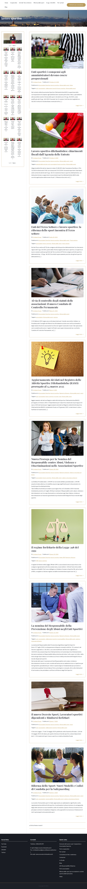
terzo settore (65, 243)
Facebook (4, 847)
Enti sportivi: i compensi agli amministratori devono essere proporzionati (49, 75)
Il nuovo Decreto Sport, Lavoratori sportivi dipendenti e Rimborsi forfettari (56, 716)
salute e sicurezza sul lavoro (69, 478)
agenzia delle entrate (41, 164)
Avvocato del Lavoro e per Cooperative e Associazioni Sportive (70, 845)
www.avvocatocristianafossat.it (44, 854)
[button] (14, 46)
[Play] (13, 38)
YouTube (3, 844)
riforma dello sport (64, 85)
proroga (56, 396)
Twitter (3, 852)
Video (61, 876)
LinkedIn (3, 849)
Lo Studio (61, 860)
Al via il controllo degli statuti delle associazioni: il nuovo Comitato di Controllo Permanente (52, 304)
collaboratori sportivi (51, 88)
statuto (56, 317)
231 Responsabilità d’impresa (67, 866)
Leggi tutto (79, 105)
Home (6, 2)
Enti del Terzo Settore (25, 2)
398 (37, 560)
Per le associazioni (64, 868)
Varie (71, 85)
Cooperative (13, 2)
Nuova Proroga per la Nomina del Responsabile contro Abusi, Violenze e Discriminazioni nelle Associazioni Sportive (57, 462)
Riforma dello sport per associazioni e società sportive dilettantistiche (71, 872)
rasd (60, 396)
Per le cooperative (64, 849)
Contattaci (62, 857)
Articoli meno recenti (36, 825)
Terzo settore (73, 240)
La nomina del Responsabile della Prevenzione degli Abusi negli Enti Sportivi (56, 627)
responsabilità (61, 639)
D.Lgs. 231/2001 (50, 2)
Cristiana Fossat (37, 82)
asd (37, 88)
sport (71, 161)
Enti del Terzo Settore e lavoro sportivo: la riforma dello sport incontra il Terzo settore (56, 230)
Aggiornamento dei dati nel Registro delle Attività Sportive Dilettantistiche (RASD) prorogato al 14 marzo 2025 (56, 383)
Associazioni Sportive (44, 85)
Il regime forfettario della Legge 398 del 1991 (55, 549)
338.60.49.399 (40, 844)
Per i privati (60, 2)
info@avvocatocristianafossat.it (42, 848)
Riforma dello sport (39, 2)
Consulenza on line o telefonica (67, 854)
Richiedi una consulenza (76, 5)
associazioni (42, 88)
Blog (6, 7)
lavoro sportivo (55, 85)
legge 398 (62, 557)
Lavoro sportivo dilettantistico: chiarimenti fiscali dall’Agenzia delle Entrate (57, 152)
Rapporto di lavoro (64, 393)
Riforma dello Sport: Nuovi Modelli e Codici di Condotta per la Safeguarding (57, 787)
